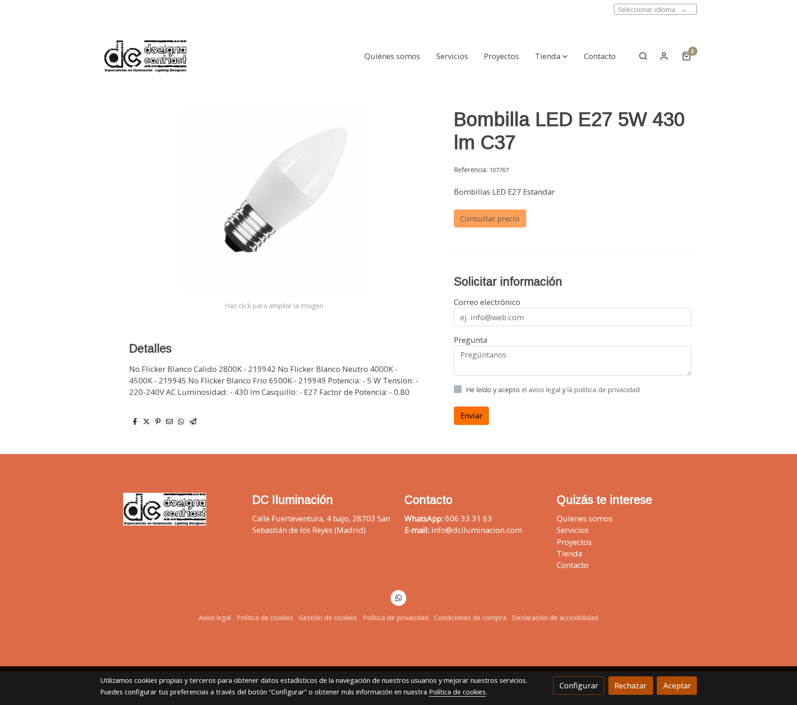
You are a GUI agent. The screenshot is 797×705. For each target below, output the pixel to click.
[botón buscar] (643, 55)
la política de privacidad (603, 389)
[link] (145, 56)
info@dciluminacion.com (476, 530)
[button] (551, 56)
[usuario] (664, 55)
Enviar (471, 416)
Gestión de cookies (328, 617)
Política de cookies (265, 617)
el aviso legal (542, 389)
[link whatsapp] (398, 597)
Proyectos (574, 542)
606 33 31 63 (468, 518)
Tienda (569, 553)
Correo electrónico (487, 302)
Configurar (578, 685)
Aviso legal (215, 617)
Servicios (573, 530)
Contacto (573, 565)
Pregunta (470, 340)
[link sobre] (170, 509)
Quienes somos (585, 518)
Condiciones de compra (470, 617)
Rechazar (630, 685)
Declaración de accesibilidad (555, 617)
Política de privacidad (395, 617)
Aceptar (677, 685)
